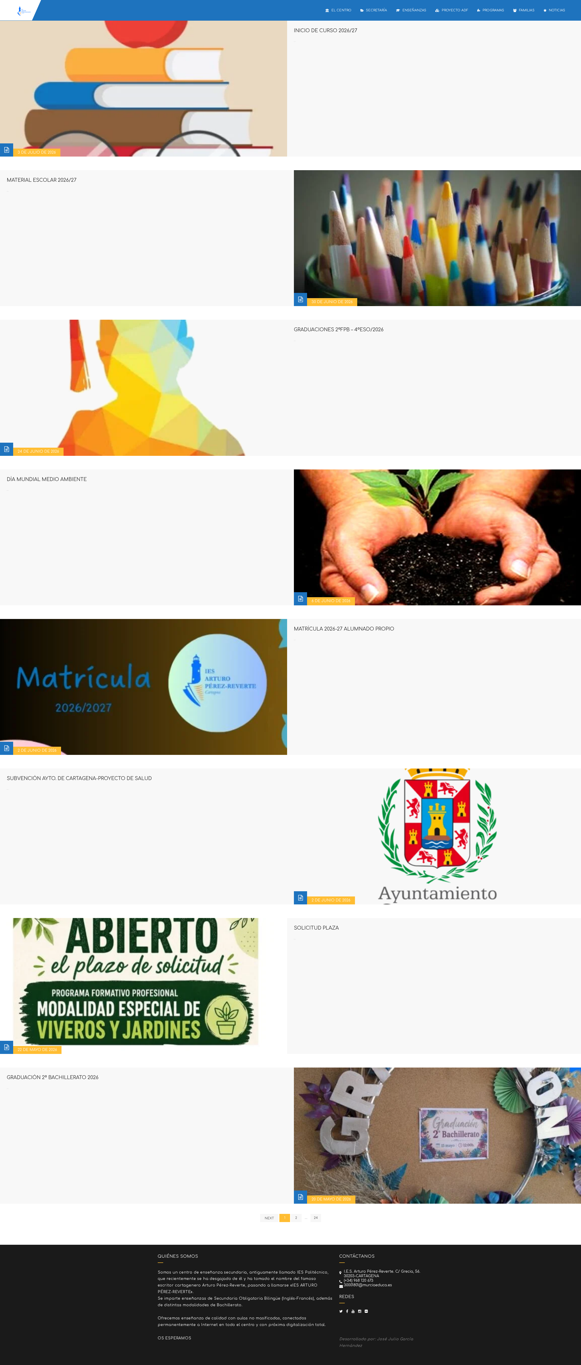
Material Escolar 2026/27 (41, 180)
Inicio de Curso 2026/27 (325, 30)
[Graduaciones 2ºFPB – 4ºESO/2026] (143, 388)
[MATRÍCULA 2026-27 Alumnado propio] (143, 687)
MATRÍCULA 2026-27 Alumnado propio (344, 629)
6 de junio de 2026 (331, 601)
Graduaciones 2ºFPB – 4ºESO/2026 (339, 329)
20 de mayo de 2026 (331, 1199)
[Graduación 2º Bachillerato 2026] (437, 1135)
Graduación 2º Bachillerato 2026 (52, 1077)
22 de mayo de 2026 (37, 1050)
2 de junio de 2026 (37, 751)
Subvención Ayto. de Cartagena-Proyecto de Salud (79, 778)
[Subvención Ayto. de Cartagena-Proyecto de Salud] (437, 836)
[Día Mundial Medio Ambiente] (437, 537)
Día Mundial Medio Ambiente (47, 479)
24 (316, 1218)
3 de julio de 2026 (37, 152)
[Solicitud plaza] (143, 986)
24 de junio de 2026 (38, 451)
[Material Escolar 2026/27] (437, 238)
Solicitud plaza (316, 928)
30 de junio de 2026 (332, 302)
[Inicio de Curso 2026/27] (143, 89)
